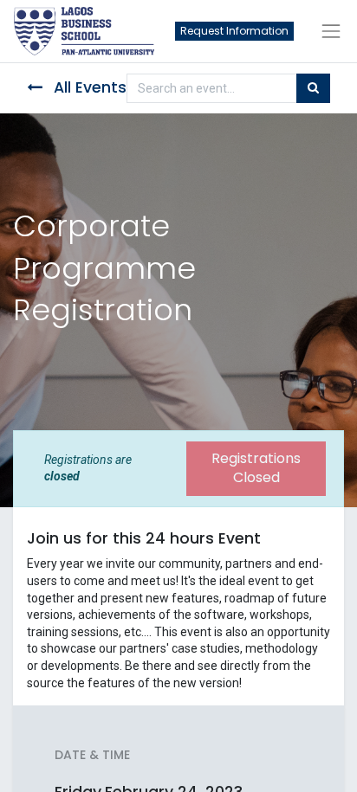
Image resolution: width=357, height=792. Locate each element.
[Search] (313, 88)
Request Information (234, 30)
